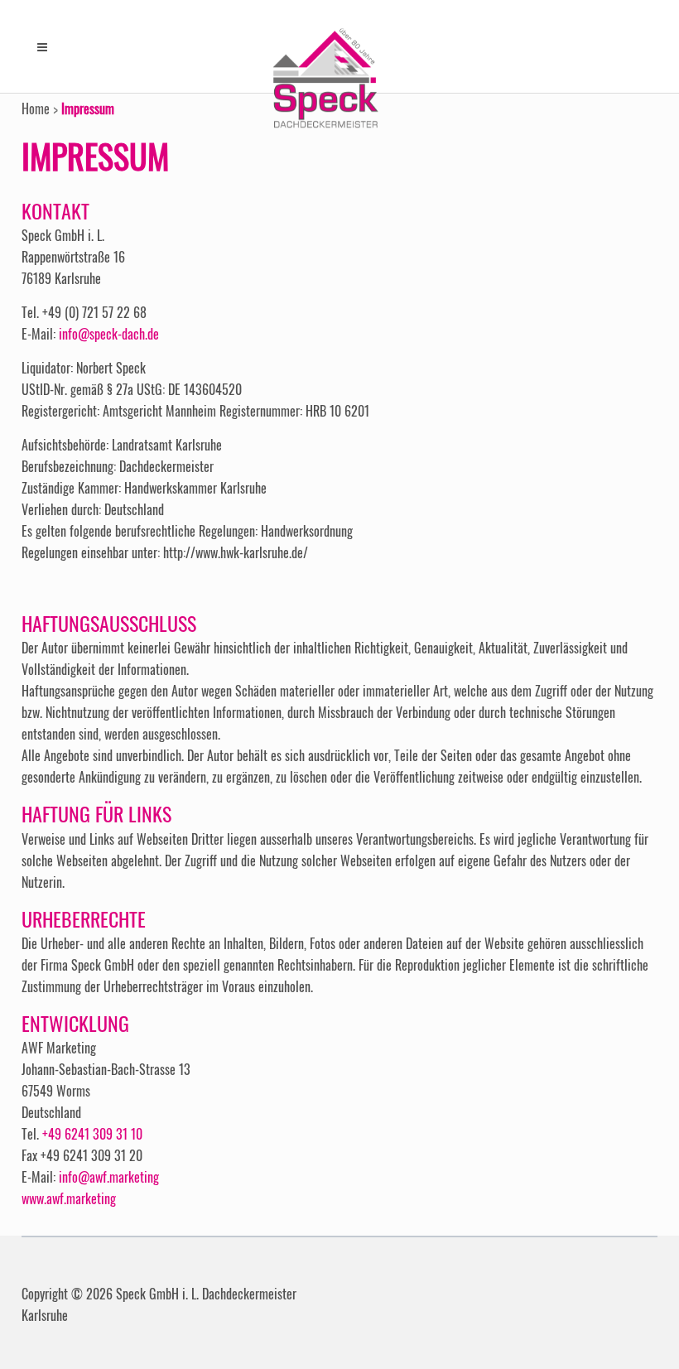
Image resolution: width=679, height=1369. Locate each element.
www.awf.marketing (69, 1198)
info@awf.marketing (109, 1177)
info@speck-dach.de (109, 334)
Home (36, 108)
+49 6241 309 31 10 (92, 1134)
